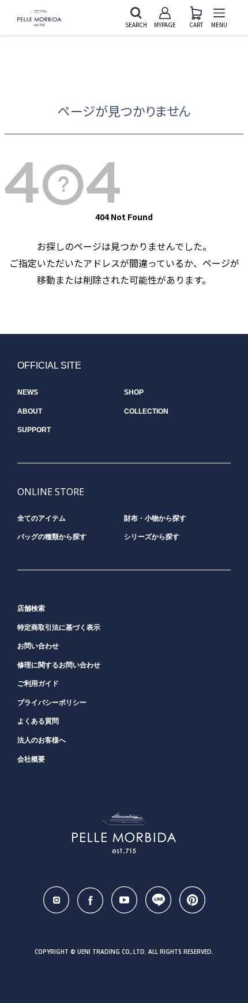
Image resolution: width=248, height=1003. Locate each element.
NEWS (27, 392)
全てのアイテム (41, 518)
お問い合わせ (38, 646)
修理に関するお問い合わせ (58, 665)
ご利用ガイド (38, 683)
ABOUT (29, 411)
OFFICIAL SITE (49, 365)
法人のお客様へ (41, 740)
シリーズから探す (151, 537)
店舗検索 (31, 608)
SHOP (134, 392)
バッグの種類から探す (52, 537)
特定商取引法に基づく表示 (58, 627)
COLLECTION (146, 411)
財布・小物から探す (155, 518)
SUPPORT (34, 430)
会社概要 (31, 759)
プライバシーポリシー (52, 703)
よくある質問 (38, 721)
